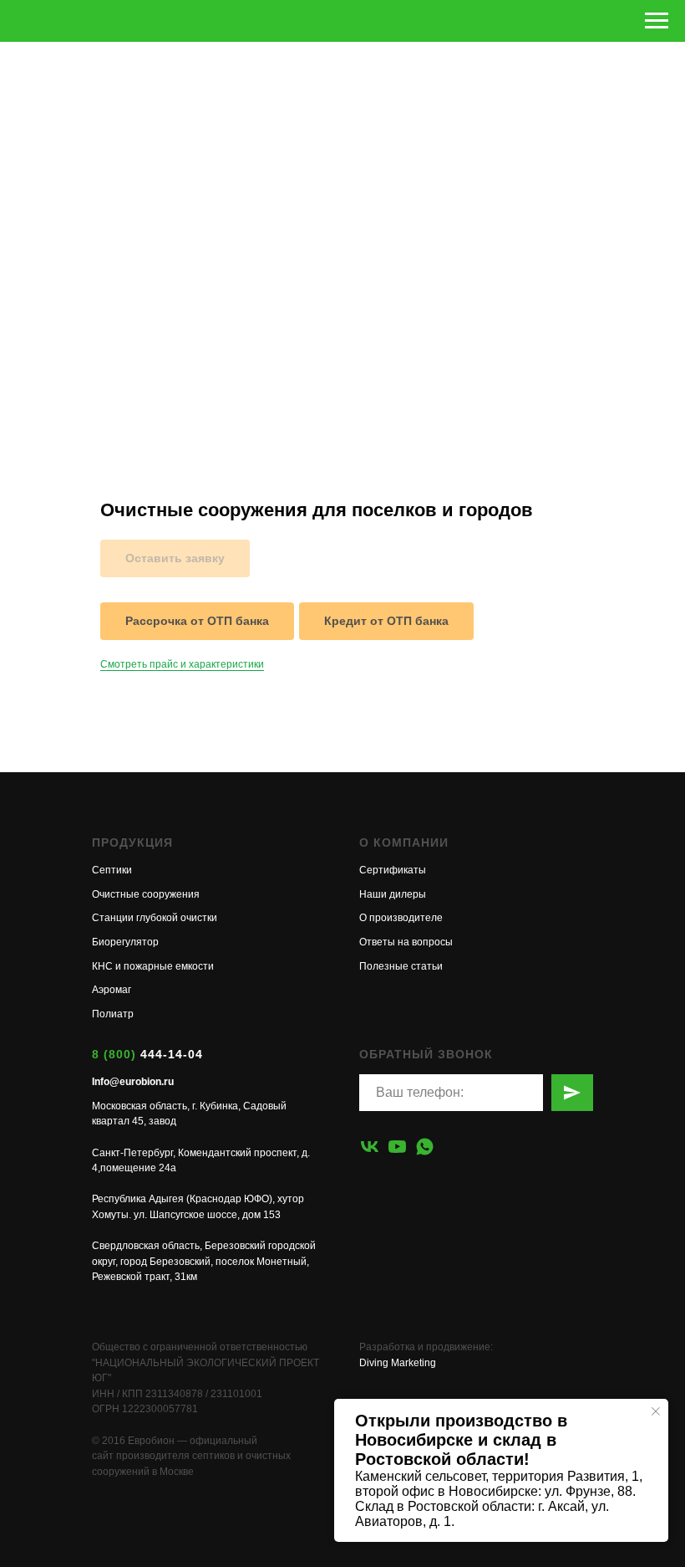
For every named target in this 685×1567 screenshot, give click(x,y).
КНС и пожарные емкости (153, 966)
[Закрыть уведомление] (655, 1411)
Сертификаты (392, 870)
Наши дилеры (392, 894)
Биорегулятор (125, 942)
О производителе (401, 918)
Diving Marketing (397, 1363)
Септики (112, 870)
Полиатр (113, 1014)
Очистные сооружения (146, 894)
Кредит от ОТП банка (386, 620)
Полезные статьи (401, 966)
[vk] (369, 1146)
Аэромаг (111, 990)
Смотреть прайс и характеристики (182, 664)
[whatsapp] (424, 1146)
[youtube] (397, 1146)
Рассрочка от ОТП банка (197, 620)
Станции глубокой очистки (154, 918)
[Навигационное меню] (656, 21)
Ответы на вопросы (406, 942)
